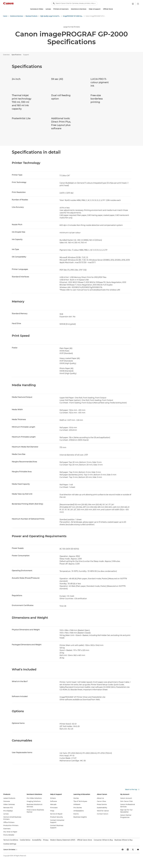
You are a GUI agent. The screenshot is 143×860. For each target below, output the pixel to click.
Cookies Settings (9, 844)
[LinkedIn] (128, 849)
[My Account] (133, 3)
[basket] (138, 3)
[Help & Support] (101, 9)
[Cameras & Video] (44, 9)
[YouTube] (138, 849)
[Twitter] (133, 849)
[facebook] (122, 849)
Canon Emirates (9, 849)
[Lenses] (52, 9)
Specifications (16, 54)
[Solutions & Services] (87, 9)
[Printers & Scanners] (69, 9)
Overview (6, 54)
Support (26, 54)
